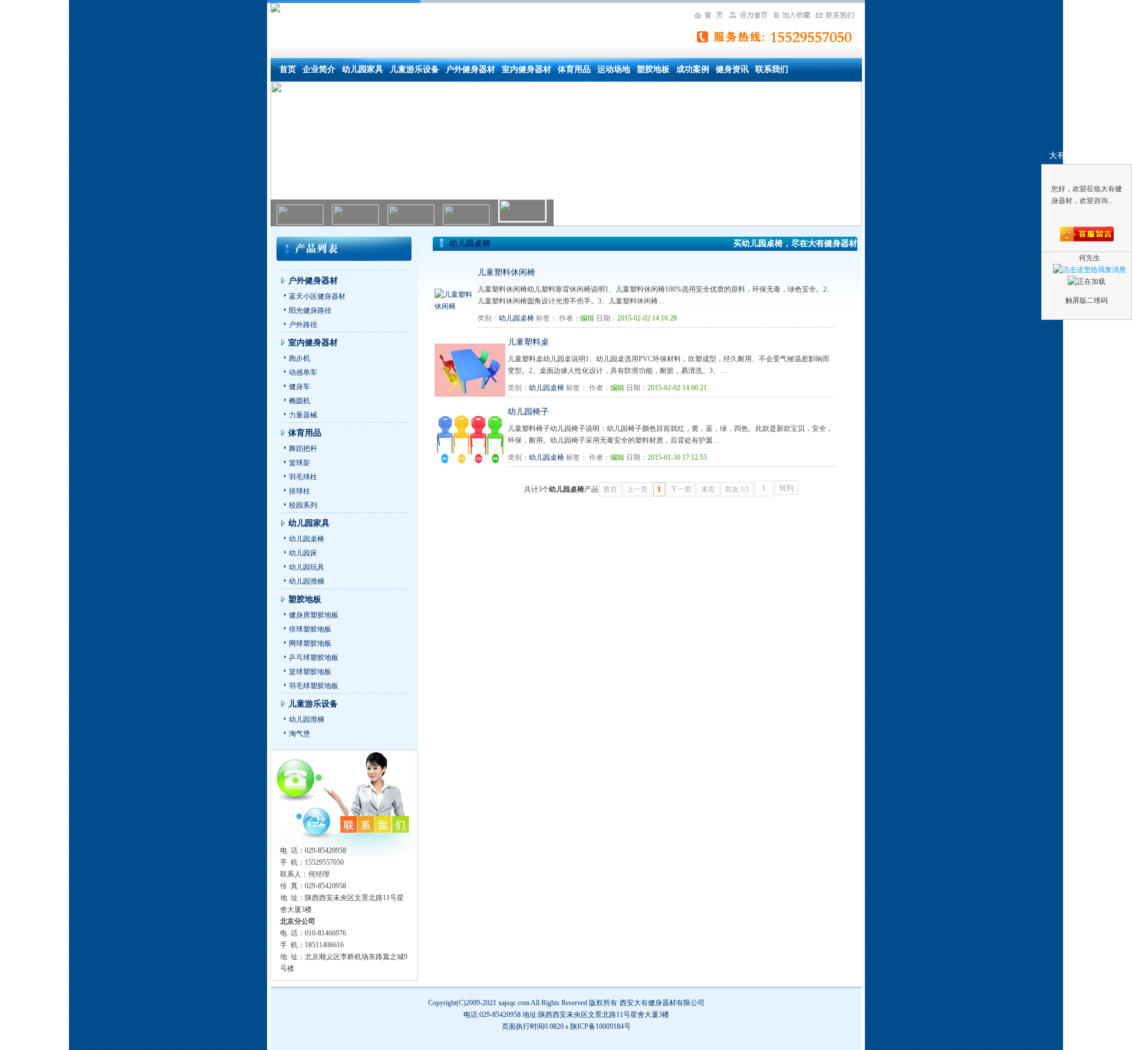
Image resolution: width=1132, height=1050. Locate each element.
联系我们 (771, 69)
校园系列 (303, 505)
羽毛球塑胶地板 (313, 686)
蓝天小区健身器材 (317, 296)
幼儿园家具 (362, 69)
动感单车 (303, 372)
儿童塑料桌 (528, 342)
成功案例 (692, 69)
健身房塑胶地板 (313, 615)
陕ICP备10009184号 (600, 1026)
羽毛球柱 (303, 477)
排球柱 (299, 491)
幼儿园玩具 (306, 567)
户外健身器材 (470, 69)
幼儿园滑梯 (306, 581)
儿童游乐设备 (414, 69)
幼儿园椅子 (528, 411)
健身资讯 (732, 69)
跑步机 (299, 358)
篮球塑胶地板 (310, 672)
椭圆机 (299, 401)
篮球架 (299, 463)
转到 (786, 488)
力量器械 (303, 415)
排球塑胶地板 (310, 629)
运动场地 (613, 69)
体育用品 (574, 69)
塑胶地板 (653, 69)
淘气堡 (299, 734)
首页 (287, 69)
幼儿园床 (303, 553)
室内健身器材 (526, 69)
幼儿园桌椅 (306, 539)
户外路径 (303, 324)
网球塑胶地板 (310, 643)
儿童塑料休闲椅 (506, 272)
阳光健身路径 (310, 310)
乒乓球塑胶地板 (313, 657)
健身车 (299, 386)
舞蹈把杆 (303, 448)
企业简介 (318, 69)
